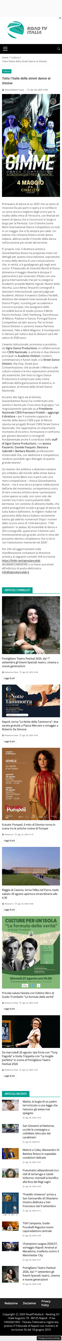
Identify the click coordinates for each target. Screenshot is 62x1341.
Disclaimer (29, 1303)
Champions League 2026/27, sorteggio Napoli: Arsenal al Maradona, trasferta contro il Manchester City (41, 1249)
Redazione (11, 1303)
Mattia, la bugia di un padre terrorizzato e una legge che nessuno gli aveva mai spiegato (40, 1107)
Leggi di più (9, 678)
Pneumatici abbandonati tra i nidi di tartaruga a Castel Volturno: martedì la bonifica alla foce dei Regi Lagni (41, 1176)
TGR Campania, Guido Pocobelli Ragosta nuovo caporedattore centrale (38, 1227)
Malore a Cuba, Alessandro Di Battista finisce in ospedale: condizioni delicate (41, 1153)
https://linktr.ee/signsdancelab (21, 560)
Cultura (6, 71)
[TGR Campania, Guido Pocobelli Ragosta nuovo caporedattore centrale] (10, 1226)
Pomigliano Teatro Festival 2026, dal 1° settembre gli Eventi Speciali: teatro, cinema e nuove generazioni (30, 662)
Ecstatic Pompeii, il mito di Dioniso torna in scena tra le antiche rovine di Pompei (28, 826)
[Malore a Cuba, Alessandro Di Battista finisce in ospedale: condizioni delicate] (10, 1153)
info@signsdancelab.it (15, 572)
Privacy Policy (45, 1303)
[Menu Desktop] (5, 49)
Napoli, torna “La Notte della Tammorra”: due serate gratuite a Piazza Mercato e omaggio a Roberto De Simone (30, 725)
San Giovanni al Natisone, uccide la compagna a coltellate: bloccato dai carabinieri (38, 1131)
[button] (58, 49)
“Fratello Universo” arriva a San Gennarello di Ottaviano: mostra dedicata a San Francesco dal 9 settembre (40, 1200)
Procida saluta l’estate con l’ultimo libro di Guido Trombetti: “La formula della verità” (28, 995)
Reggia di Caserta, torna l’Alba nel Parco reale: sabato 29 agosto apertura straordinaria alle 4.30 (30, 893)
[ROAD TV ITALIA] (27, 30)
